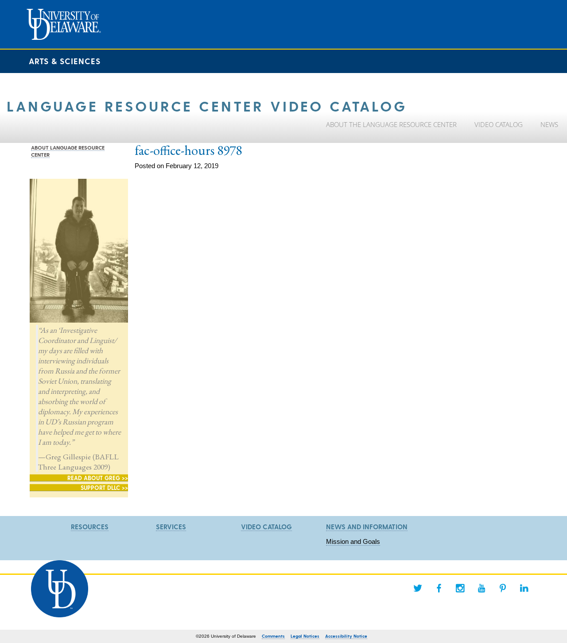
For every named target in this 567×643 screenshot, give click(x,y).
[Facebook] (439, 588)
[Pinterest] (503, 588)
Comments (273, 636)
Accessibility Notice (346, 636)
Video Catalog (266, 527)
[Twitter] (417, 588)
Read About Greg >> (97, 477)
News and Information (367, 527)
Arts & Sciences (65, 60)
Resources (90, 527)
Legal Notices (305, 636)
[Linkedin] (524, 588)
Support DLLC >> (104, 487)
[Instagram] (460, 588)
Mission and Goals (353, 541)
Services (171, 527)
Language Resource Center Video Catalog (207, 105)
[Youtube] (481, 588)
